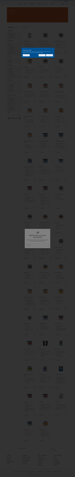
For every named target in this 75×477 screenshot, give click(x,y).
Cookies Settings (26, 55)
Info (41, 52)
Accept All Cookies (42, 55)
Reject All (49, 55)
